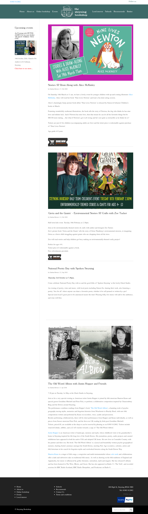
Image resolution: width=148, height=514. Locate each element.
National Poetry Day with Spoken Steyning (71, 268)
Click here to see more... (24, 68)
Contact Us (60, 492)
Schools (108, 12)
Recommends (119, 12)
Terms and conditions (64, 494)
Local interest (97, 12)
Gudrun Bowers (54, 89)
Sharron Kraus (53, 454)
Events (55, 12)
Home (22, 12)
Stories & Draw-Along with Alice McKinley (71, 85)
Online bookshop (43, 12)
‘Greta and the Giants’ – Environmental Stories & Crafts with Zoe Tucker (87, 213)
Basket (129, 12)
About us (30, 12)
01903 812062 (15, 1)
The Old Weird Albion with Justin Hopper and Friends (77, 383)
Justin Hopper (53, 432)
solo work (114, 454)
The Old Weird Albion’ (99, 408)
